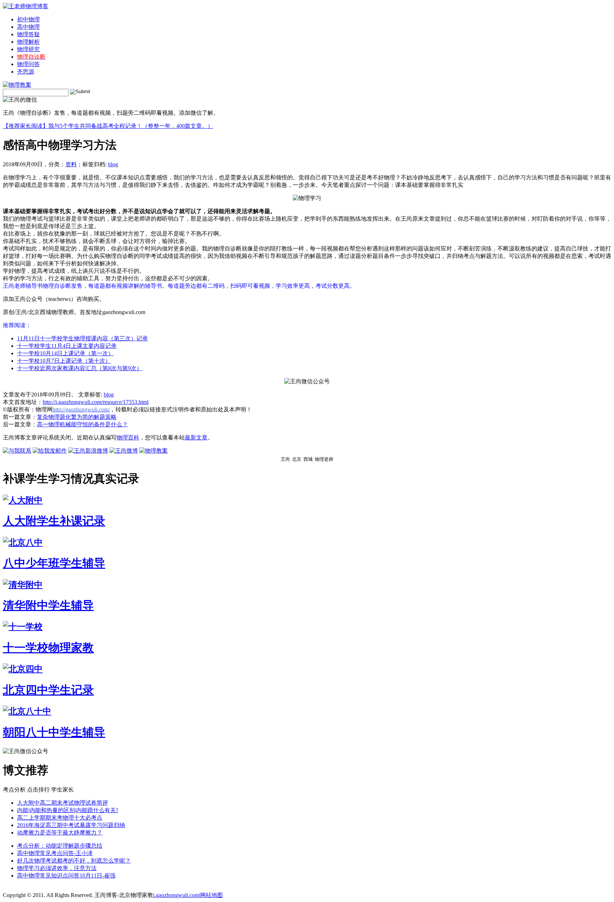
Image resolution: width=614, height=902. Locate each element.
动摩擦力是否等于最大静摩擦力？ (59, 833)
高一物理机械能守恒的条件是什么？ (82, 424)
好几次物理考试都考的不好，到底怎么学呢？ (74, 861)
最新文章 (196, 437)
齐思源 (25, 72)
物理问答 (28, 64)
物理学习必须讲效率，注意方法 (57, 868)
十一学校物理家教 (48, 647)
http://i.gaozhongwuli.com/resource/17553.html (96, 402)
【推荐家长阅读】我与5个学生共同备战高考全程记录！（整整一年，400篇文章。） (108, 126)
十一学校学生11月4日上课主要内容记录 (67, 346)
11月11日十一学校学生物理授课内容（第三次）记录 (82, 338)
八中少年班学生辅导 (54, 563)
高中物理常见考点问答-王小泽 (55, 853)
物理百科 (128, 437)
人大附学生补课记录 (54, 520)
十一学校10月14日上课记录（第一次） (65, 353)
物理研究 (28, 49)
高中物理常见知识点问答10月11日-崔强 (66, 876)
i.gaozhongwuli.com (176, 895)
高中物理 (28, 27)
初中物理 (28, 19)
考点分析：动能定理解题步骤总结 (59, 846)
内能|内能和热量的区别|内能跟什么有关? (67, 810)
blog (113, 164)
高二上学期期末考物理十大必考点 (59, 818)
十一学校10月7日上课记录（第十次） (64, 361)
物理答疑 (28, 34)
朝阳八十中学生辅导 (54, 732)
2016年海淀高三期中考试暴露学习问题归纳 (71, 825)
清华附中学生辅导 (48, 605)
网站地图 (211, 895)
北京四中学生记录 (48, 690)
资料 (71, 164)
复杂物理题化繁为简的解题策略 (77, 417)
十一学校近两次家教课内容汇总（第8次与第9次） (79, 368)
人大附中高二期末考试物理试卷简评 (62, 803)
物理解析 (28, 42)
